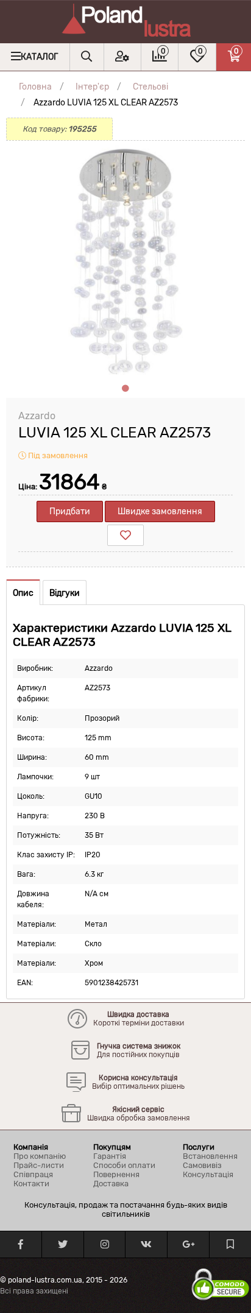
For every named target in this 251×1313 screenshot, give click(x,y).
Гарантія (109, 1156)
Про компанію (39, 1156)
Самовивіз (202, 1165)
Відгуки (64, 593)
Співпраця (33, 1174)
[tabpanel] (125, 260)
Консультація (208, 1174)
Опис (23, 593)
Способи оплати (124, 1165)
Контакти (31, 1183)
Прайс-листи (38, 1165)
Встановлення (210, 1156)
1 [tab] (125, 389)
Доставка (111, 1183)
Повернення (116, 1174)
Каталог (39, 57)
